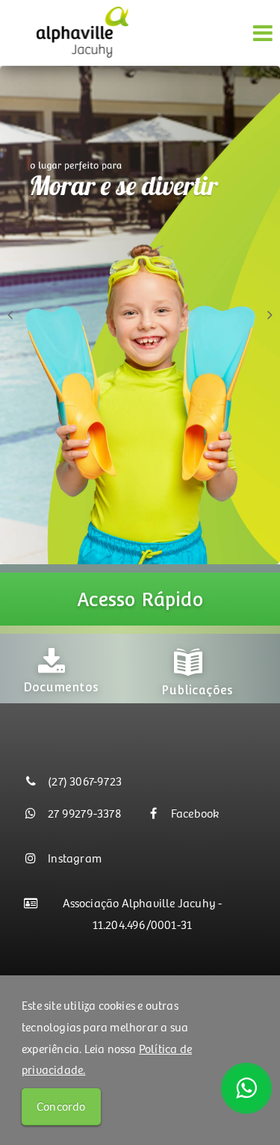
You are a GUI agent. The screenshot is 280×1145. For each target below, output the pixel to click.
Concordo (61, 1106)
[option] (99, 668)
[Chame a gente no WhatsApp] (246, 1088)
